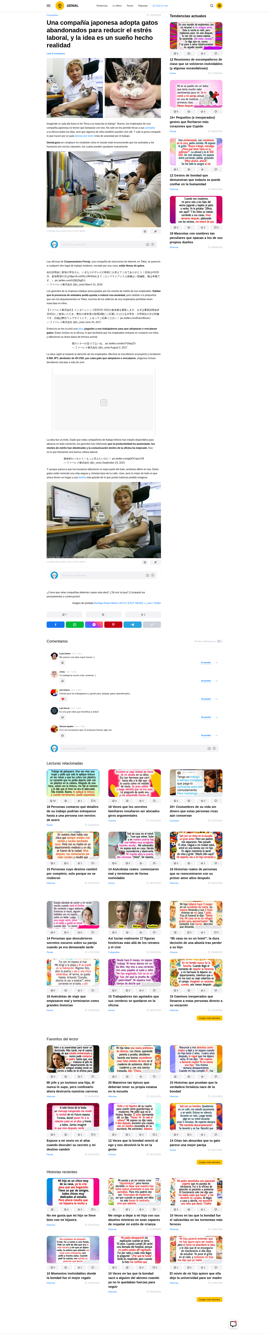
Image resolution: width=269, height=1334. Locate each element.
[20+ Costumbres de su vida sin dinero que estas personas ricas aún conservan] (196, 783)
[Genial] (67, 5)
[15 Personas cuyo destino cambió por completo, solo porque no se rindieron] (73, 846)
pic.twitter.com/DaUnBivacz (135, 318)
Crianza (112, 820)
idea (80, 328)
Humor (111, 883)
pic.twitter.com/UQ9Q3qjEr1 (70, 280)
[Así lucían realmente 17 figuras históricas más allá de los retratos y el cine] (134, 915)
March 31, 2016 (94, 284)
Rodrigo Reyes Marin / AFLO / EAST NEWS (118, 603)
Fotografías (52, 15)
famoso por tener (84, 136)
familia (82, 477)
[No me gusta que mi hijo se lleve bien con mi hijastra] (73, 1192)
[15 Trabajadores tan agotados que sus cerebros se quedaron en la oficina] (134, 973)
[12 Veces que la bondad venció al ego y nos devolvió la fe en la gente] (134, 1117)
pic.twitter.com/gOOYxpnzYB (128, 458)
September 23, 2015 (113, 462)
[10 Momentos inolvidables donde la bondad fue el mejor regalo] (73, 1250)
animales (150, 127)
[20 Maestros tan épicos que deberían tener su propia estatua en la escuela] (134, 1059)
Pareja (173, 131)
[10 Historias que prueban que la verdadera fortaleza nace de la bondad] (196, 1059)
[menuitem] (102, 5)
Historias (174, 189)
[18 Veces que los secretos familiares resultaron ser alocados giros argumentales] (134, 783)
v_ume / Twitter (152, 603)
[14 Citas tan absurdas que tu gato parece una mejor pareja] (196, 1117)
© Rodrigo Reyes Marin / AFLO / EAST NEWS (66, 231)
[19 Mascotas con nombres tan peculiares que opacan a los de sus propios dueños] (196, 210)
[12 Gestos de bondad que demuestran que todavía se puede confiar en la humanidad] (196, 152)
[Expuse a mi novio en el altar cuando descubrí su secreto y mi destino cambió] (73, 1117)
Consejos (174, 820)
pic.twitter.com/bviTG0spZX (120, 343)
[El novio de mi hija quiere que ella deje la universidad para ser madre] (196, 1250)
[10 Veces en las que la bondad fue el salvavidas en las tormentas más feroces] (196, 1192)
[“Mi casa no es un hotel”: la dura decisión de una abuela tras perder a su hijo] (196, 915)
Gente (173, 73)
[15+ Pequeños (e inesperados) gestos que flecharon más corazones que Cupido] (196, 94)
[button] (64, 614)
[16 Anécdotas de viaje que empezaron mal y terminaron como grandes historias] (73, 973)
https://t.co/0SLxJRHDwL (83, 276)
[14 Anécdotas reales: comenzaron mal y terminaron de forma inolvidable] (134, 846)
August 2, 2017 (119, 347)
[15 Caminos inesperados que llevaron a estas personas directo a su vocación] (196, 973)
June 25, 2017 (93, 322)
